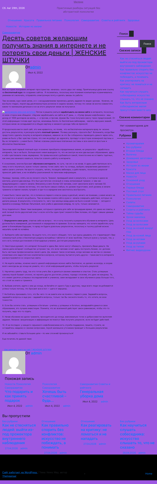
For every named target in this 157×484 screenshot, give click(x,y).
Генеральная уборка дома (91, 393)
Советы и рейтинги (113, 20)
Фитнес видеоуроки (138, 250)
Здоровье (133, 20)
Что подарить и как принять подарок (19, 396)
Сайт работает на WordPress (20, 472)
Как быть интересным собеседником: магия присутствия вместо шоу (135, 106)
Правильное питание (49, 20)
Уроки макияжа (135, 217)
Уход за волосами (137, 220)
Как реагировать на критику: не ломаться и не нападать (136, 84)
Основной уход (135, 180)
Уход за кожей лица (138, 235)
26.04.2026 (130, 452)
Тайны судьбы (134, 213)
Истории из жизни (30, 26)
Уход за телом (135, 246)
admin (35, 67)
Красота (29, 20)
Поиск (123, 33)
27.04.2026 (12, 448)
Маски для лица (136, 172)
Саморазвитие (90, 20)
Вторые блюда (135, 150)
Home (148, 473)
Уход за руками (135, 242)
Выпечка (131, 154)
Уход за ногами (135, 239)
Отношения (15, 20)
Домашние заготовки (139, 158)
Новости (11, 26)
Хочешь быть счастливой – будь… (54, 396)
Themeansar (9, 476)
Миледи (78, 1)
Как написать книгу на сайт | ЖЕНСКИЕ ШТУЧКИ (27, 349)
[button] (151, 23)
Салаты (130, 202)
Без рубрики (134, 147)
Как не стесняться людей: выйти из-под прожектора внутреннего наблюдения (136, 62)
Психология (71, 20)
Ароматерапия (135, 143)
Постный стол (135, 191)
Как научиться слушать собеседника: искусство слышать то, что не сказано (137, 95)
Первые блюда (135, 187)
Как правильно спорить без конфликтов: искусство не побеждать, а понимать (136, 73)
